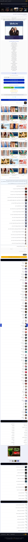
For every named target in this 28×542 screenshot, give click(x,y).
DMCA (7, 534)
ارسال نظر (25, 254)
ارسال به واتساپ (8, 87)
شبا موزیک (22, 94)
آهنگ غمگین (16, 177)
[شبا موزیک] (26, 1)
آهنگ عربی (13, 430)
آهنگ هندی (13, 435)
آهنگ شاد (26, 430)
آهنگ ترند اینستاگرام (24, 427)
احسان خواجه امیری (19, 94)
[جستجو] (1, 4)
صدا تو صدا (14, 538)
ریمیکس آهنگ (25, 442)
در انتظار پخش (25, 440)
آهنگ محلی (25, 435)
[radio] (17, 91)
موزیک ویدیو (12, 442)
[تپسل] (8, 446)
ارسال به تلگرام (18, 87)
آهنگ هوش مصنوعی (24, 437)
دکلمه (13, 440)
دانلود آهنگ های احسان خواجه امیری (14, 85)
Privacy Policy (12, 534)
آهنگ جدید (13, 427)
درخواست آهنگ (3, 534)
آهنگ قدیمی (13, 177)
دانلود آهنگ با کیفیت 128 (13, 82)
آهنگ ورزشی (13, 437)
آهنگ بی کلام (25, 425)
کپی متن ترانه (13, 73)
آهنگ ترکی (13, 425)
